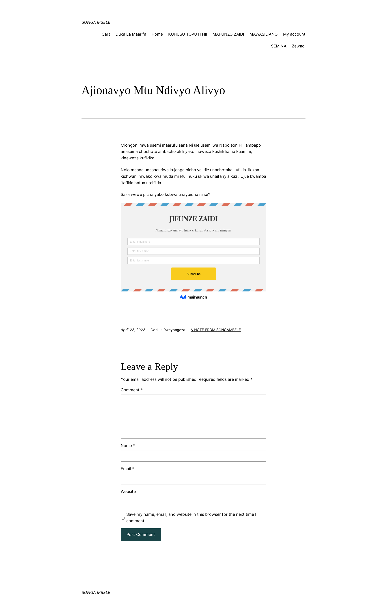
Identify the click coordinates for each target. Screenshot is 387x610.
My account (294, 34)
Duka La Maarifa (131, 34)
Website (128, 491)
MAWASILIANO (263, 34)
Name (128, 445)
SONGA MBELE (96, 22)
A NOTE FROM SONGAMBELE (216, 329)
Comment (132, 389)
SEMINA (278, 46)
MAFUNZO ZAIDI (228, 34)
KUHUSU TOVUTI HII (187, 34)
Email (127, 468)
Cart (106, 34)
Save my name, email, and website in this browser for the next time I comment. (191, 517)
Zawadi (298, 46)
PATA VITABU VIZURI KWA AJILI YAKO (169, 7)
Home (157, 34)
